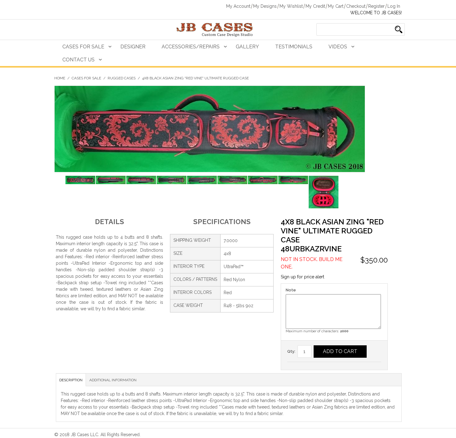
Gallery (247, 47)
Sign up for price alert (302, 276)
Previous (59, 193)
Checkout (355, 6)
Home (59, 78)
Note (291, 290)
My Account (238, 6)
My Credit (315, 6)
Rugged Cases (122, 78)
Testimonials (293, 47)
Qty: (291, 351)
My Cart (335, 6)
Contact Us (78, 60)
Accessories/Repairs (191, 47)
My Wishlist (291, 6)
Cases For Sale (83, 47)
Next (360, 193)
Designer (132, 47)
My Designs (265, 6)
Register (376, 6)
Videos (338, 47)
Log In (393, 6)
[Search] (398, 29)
